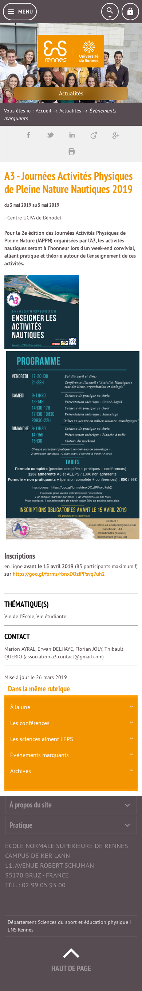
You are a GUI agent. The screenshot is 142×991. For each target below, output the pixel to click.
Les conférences (30, 723)
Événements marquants (39, 754)
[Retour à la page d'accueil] (71, 51)
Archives (20, 770)
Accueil (43, 110)
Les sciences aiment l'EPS (41, 739)
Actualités (70, 110)
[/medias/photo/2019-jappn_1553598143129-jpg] (41, 311)
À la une (20, 707)
